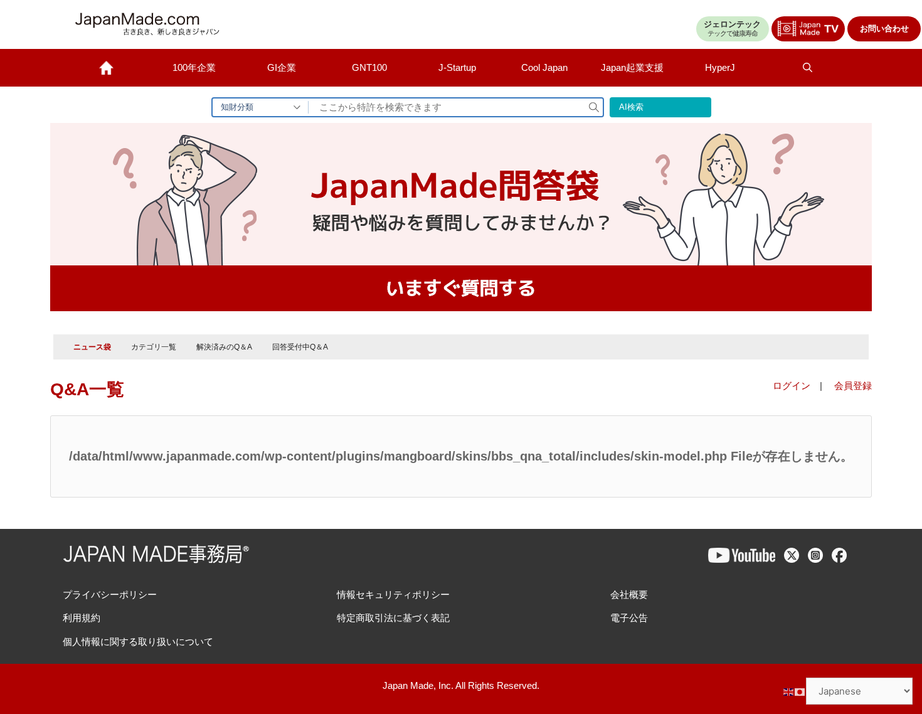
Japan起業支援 (632, 67)
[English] (789, 691)
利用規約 (81, 617)
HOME (107, 68)
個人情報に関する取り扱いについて (138, 641)
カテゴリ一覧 (153, 347)
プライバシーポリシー (110, 594)
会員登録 (853, 385)
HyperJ (720, 67)
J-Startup (457, 67)
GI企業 (281, 67)
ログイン (791, 385)
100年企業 (194, 67)
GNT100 (369, 67)
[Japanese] (800, 691)
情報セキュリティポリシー (393, 594)
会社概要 (629, 594)
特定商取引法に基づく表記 (393, 617)
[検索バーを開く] (808, 68)
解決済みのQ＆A (224, 347)
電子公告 (629, 617)
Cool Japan (544, 67)
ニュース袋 (92, 347)
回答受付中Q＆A (300, 347)
